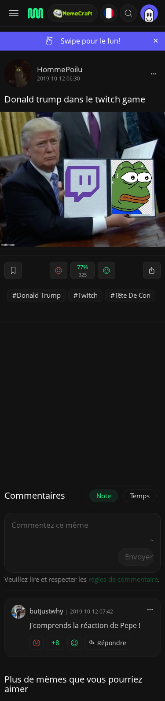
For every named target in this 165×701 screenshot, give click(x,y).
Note (103, 495)
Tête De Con (132, 295)
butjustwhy (46, 610)
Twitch (88, 295)
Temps (140, 495)
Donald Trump (39, 295)
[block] (154, 73)
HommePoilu (59, 69)
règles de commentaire (123, 579)
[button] (128, 13)
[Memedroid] (34, 13)
